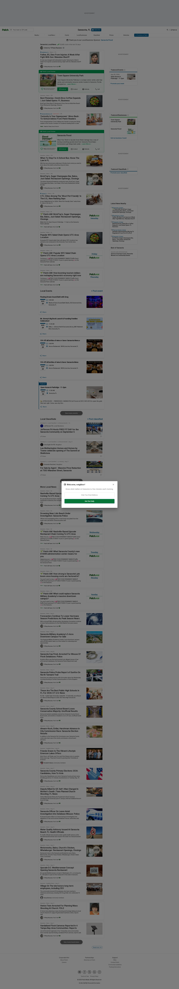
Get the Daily (89, 501)
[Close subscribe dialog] (113, 484)
